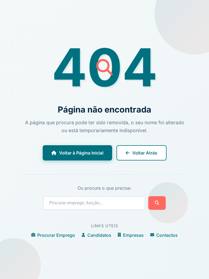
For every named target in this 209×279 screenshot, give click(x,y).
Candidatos (99, 235)
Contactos (167, 235)
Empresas (133, 235)
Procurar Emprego (56, 235)
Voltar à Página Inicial (81, 153)
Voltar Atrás (144, 153)
